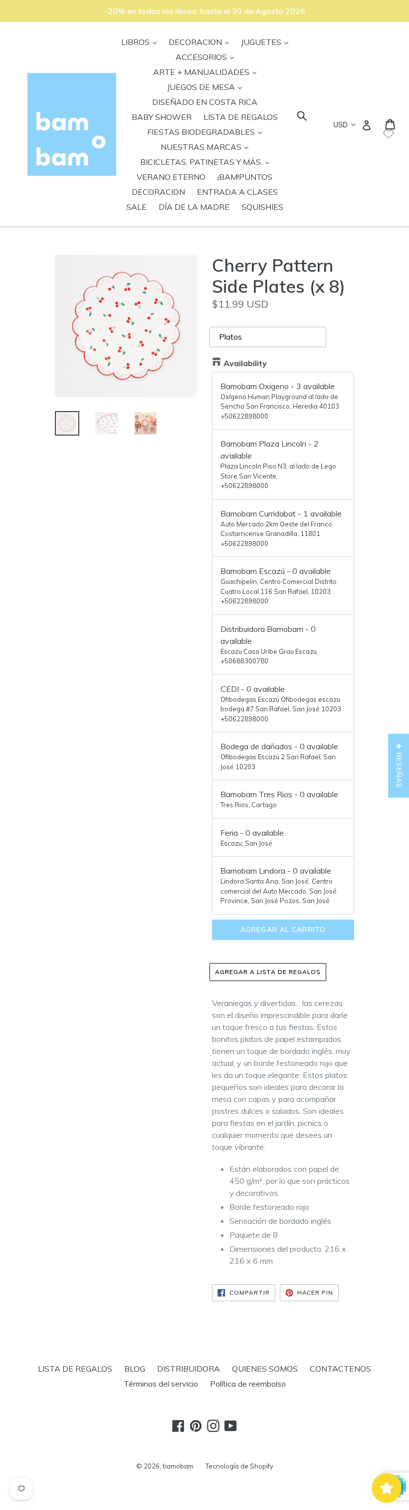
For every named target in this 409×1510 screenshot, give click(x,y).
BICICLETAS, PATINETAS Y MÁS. (207, 161)
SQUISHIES (262, 207)
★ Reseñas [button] (399, 765)
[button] (179, 1416)
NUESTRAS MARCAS (207, 146)
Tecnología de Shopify (239, 1466)
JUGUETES (267, 41)
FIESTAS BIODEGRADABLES (207, 131)
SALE (136, 207)
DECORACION (201, 41)
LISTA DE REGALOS (241, 117)
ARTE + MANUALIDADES (207, 71)
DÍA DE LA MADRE (194, 207)
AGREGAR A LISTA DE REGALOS (268, 972)
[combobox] (344, 124)
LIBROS (141, 41)
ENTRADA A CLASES (237, 192)
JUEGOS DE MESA (207, 86)
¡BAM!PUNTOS (244, 177)
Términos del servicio (161, 1384)
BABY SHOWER (162, 117)
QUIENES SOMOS (265, 1369)
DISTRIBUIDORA (188, 1369)
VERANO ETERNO (171, 177)
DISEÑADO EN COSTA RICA (204, 102)
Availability (245, 363)
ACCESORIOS (207, 56)
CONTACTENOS (340, 1369)
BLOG (134, 1369)
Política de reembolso (248, 1384)
